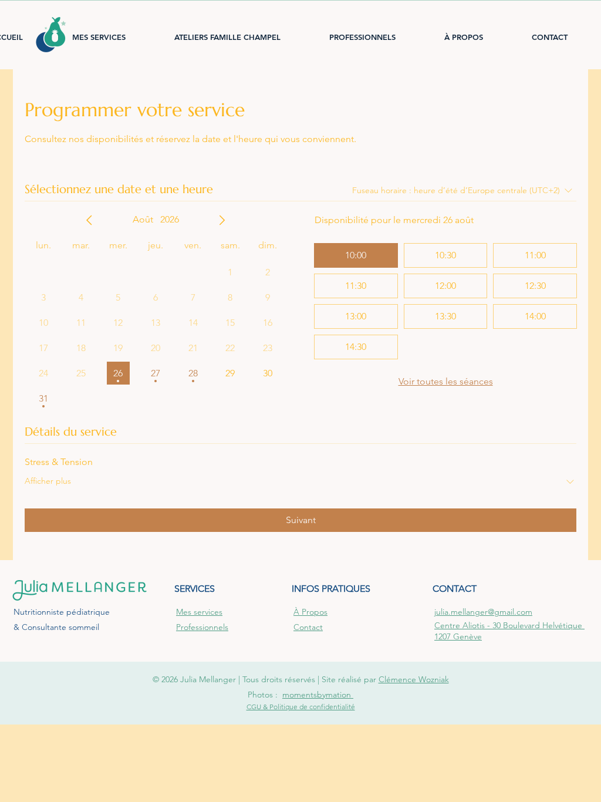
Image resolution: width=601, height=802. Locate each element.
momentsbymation (317, 694)
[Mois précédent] (89, 220)
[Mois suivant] (222, 220)
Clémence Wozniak (414, 679)
